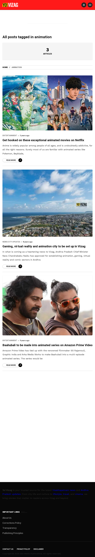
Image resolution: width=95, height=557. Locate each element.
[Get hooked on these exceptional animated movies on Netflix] (47, 102)
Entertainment (9, 135)
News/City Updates (11, 242)
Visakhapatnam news (63, 490)
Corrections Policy (11, 523)
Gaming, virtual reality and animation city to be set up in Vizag (43, 246)
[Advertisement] (47, 20)
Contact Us (7, 549)
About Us (7, 518)
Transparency (9, 528)
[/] (83, 4)
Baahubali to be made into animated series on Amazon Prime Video (47, 345)
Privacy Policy (23, 549)
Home (5, 67)
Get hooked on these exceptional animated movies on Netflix (43, 140)
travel (66, 494)
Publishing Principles (12, 533)
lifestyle (57, 494)
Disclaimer (39, 549)
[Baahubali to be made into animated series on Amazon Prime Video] (47, 305)
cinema (79, 494)
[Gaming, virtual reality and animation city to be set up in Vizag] (47, 203)
